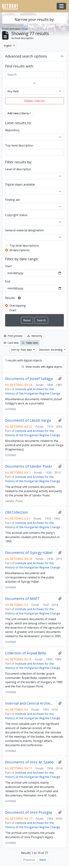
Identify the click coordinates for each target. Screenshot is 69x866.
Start (8, 266)
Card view (13, 342)
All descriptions (19, 250)
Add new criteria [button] (18, 113)
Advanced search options (26, 56)
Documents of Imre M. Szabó (29, 762)
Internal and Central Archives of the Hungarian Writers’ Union (30, 703)
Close (24, 29)
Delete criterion (34, 101)
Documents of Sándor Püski (28, 466)
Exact (12, 310)
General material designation (24, 230)
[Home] (11, 6)
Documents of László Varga (28, 420)
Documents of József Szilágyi (29, 379)
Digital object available (20, 184)
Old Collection (16, 512)
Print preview (14, 335)
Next (42, 860)
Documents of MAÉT (22, 599)
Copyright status (16, 215)
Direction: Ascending (51, 349)
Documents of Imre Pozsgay (28, 812)
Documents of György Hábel (28, 553)
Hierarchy (36, 335)
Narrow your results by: (34, 19)
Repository (12, 130)
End (7, 281)
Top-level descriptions (24, 245)
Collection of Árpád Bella (25, 653)
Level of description (18, 169)
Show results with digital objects (43, 366)
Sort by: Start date (22, 349)
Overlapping (17, 305)
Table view (31, 342)
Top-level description (19, 145)
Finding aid (12, 200)
